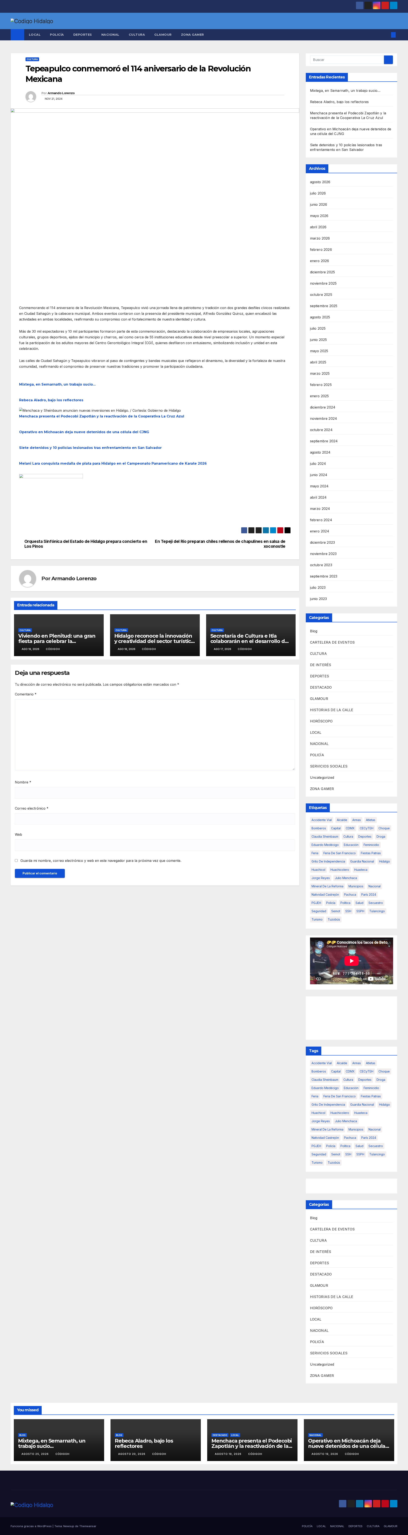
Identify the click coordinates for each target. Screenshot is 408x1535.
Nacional (374, 886)
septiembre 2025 (323, 306)
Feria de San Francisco (339, 853)
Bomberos (319, 828)
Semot (335, 911)
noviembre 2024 (323, 418)
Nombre (23, 782)
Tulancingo (377, 911)
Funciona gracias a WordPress (31, 1526)
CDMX (350, 828)
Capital (336, 828)
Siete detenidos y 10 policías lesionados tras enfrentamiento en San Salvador (90, 448)
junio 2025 (318, 340)
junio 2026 (318, 204)
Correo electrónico (31, 808)
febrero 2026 (321, 249)
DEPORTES (82, 35)
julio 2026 (318, 193)
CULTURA (137, 35)
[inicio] (51, 500)
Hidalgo (384, 861)
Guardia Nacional (362, 861)
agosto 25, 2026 (35, 1454)
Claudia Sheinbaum (325, 836)
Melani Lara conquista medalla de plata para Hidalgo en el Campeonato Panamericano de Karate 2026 (113, 463)
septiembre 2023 (323, 576)
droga (381, 836)
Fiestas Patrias (371, 853)
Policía (330, 903)
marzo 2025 (320, 373)
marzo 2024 (320, 508)
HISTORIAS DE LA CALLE (331, 710)
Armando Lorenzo (61, 93)
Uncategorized (322, 777)
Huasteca (360, 869)
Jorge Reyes (321, 878)
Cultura (348, 836)
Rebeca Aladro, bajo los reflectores (51, 400)
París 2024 (368, 894)
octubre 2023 (321, 565)
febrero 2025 (321, 385)
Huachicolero (339, 869)
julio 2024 (318, 463)
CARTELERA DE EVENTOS (332, 642)
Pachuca (350, 894)
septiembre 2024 (324, 441)
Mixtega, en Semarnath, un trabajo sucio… (57, 384)
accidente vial (322, 820)
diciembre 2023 (322, 542)
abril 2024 (318, 497)
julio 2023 (318, 587)
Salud (359, 903)
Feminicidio (371, 845)
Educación (351, 845)
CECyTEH (366, 828)
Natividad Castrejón (325, 894)
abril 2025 (318, 362)
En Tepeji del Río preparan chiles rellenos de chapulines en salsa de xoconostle (220, 544)
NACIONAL (110, 35)
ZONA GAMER (192, 35)
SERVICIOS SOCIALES (329, 766)
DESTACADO (321, 687)
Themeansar (87, 1526)
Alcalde (342, 820)
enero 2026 (319, 261)
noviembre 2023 (323, 554)
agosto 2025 (320, 317)
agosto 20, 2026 (132, 1454)
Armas (356, 820)
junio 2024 (318, 475)
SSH (348, 911)
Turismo (317, 919)
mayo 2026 (319, 216)
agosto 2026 (320, 182)
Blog (313, 631)
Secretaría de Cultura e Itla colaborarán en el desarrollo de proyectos (249, 641)
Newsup (68, 1526)
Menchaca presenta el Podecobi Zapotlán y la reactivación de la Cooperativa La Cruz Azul (101, 416)
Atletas (370, 820)
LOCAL (35, 35)
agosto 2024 (320, 452)
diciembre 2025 (322, 272)
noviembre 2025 (323, 283)
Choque (384, 828)
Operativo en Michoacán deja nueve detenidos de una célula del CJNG (84, 432)
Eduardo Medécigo (325, 845)
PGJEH (316, 903)
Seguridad (319, 911)
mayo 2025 (319, 351)
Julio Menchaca (346, 878)
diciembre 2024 (323, 407)
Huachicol (318, 869)
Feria (315, 853)
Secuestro (375, 903)
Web (18, 834)
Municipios (355, 886)
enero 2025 (319, 396)
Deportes (364, 836)
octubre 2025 (321, 294)
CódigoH (53, 649)
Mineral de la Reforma (327, 886)
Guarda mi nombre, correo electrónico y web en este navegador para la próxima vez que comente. (100, 860)
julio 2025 (318, 328)
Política (345, 903)
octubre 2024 (321, 430)
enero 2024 (319, 531)
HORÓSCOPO (321, 721)
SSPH (360, 911)
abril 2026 (318, 227)
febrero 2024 (321, 520)
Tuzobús (334, 919)
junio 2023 (318, 599)
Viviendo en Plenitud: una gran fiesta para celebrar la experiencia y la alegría (56, 641)
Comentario (26, 694)
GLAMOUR (163, 35)
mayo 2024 (319, 486)
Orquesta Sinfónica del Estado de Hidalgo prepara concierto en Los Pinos (85, 544)
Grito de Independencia (328, 861)
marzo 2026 (320, 238)
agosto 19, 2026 (228, 1454)
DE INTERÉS (320, 665)
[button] (386, 35)
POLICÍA (57, 35)
